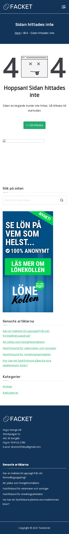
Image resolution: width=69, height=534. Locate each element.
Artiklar (7, 386)
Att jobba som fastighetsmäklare (24, 342)
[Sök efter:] (34, 200)
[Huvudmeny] (63, 6)
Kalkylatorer (10, 393)
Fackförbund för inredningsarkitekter (27, 354)
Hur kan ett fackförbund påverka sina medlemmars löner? (27, 363)
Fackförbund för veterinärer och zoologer (29, 348)
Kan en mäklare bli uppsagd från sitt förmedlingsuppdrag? (26, 333)
